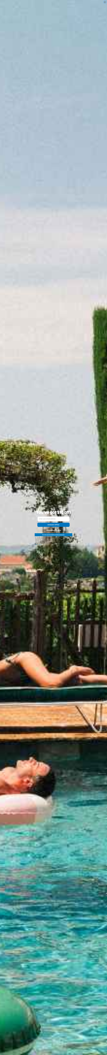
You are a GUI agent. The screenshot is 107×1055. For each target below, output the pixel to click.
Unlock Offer (54, 525)
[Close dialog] (104, 2)
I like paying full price (53, 530)
